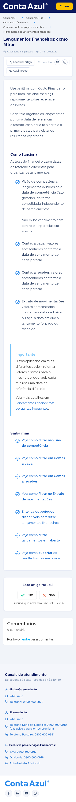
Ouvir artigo (20, 70)
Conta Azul (9, 17)
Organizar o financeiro (15, 22)
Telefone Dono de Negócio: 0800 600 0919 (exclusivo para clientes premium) (38, 726)
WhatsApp (16, 696)
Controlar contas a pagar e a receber (23, 27)
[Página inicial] (25, 6)
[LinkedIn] (17, 793)
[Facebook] (8, 793)
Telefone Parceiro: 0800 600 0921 (32, 734)
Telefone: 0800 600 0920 (26, 701)
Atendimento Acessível (25, 763)
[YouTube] (26, 793)
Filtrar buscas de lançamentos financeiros (26, 31)
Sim (30, 595)
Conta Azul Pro (34, 17)
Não (52, 595)
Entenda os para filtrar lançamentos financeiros (40, 517)
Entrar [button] (64, 6)
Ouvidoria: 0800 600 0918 (27, 757)
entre (26, 639)
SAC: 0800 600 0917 (23, 751)
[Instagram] (35, 793)
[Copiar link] (65, 62)
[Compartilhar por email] (57, 62)
